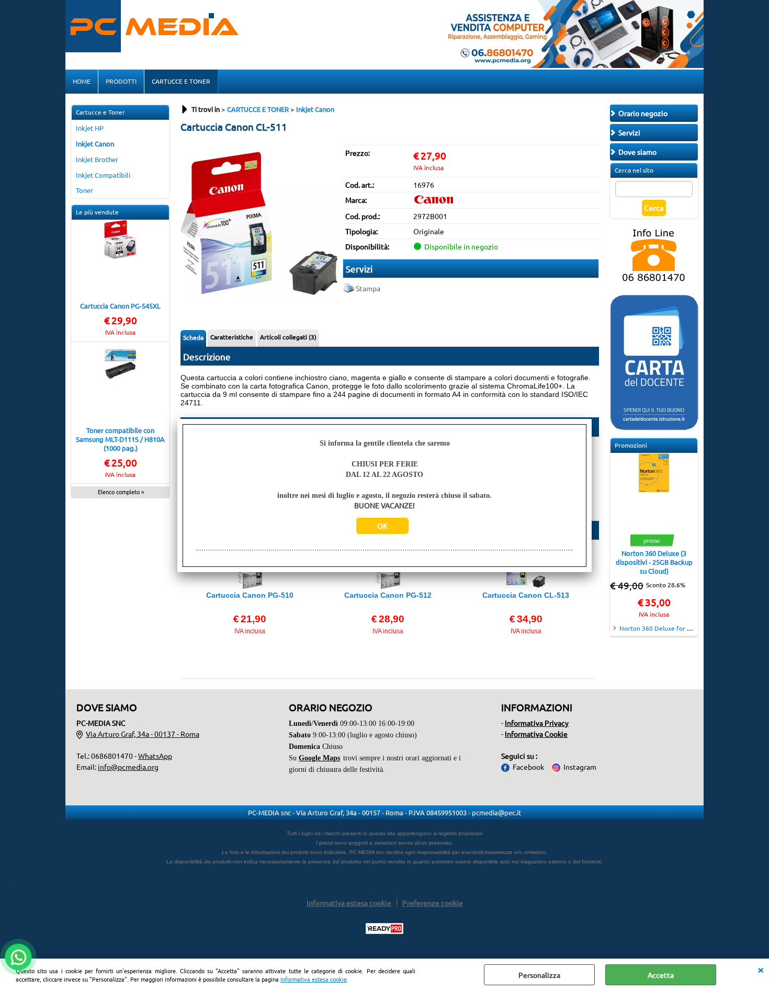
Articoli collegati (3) (288, 337)
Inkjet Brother (97, 159)
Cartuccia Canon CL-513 (525, 595)
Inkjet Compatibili (103, 174)
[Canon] (434, 201)
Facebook (528, 766)
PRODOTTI (121, 81)
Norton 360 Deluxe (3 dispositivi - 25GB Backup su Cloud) (654, 562)
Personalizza (539, 974)
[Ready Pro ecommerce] (384, 928)
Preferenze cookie (432, 902)
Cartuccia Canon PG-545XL (120, 305)
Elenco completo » (121, 491)
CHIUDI (760, 969)
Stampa (368, 288)
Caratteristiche (231, 337)
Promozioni (631, 445)
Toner (84, 190)
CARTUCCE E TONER (181, 81)
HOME (82, 81)
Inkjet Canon (95, 143)
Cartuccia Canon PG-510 (249, 595)
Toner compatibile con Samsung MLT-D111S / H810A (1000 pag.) (120, 439)
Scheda (193, 337)
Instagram (579, 766)
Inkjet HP (90, 127)
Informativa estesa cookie (313, 979)
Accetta (661, 974)
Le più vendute (97, 212)
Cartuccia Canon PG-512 (388, 595)
